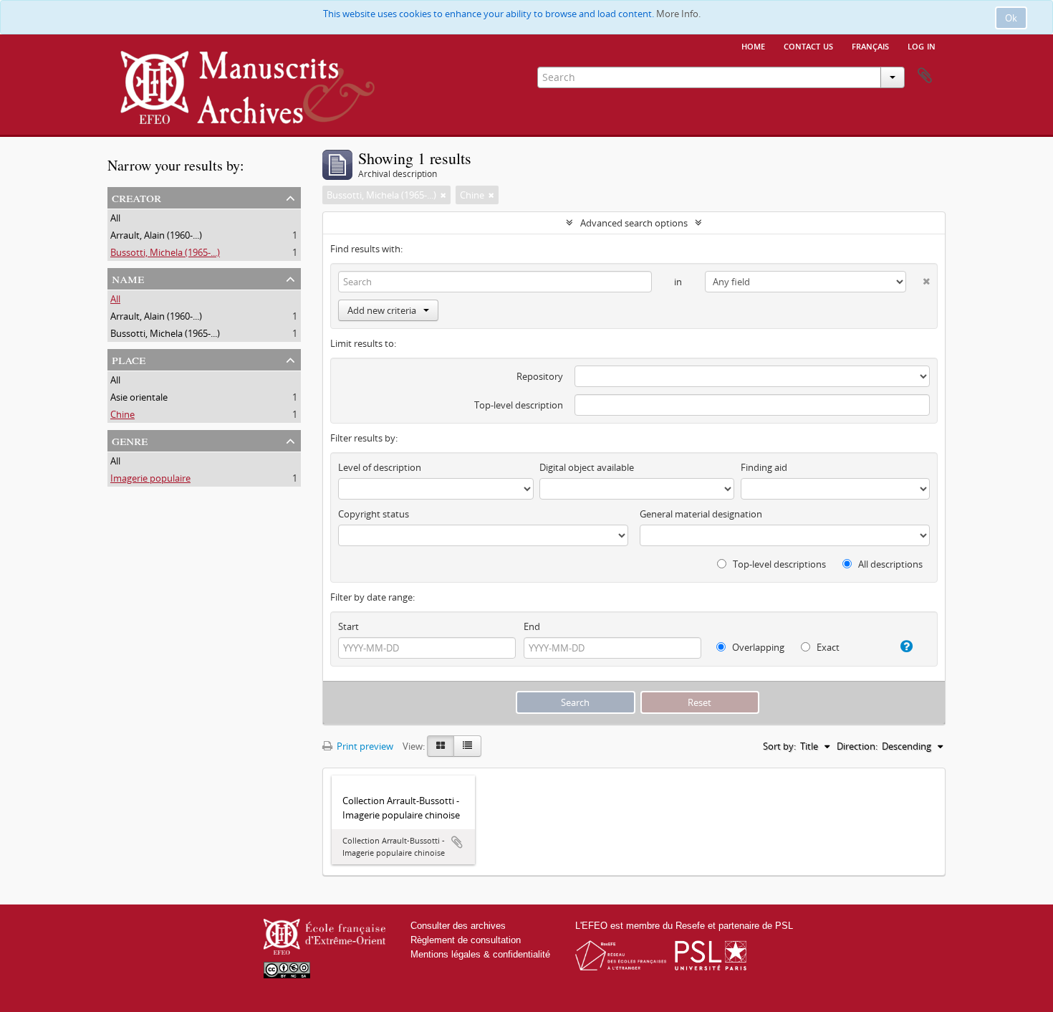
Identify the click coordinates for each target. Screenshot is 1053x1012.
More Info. (678, 13)
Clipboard (925, 76)
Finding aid (764, 467)
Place (128, 358)
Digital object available (586, 467)
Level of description (379, 467)
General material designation (701, 513)
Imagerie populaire (150, 478)
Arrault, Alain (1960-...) (156, 235)
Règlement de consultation (465, 940)
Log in (922, 45)
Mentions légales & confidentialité (480, 954)
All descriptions (889, 564)
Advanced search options (634, 222)
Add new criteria (381, 310)
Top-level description (518, 404)
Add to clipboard (457, 842)
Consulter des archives (458, 925)
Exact (827, 647)
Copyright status (373, 513)
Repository (539, 376)
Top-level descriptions (778, 564)
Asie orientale (139, 397)
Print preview (364, 746)
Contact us (808, 45)
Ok (1011, 17)
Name (128, 277)
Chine (122, 414)
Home (753, 45)
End (532, 626)
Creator (136, 196)
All (115, 217)
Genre (130, 439)
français (870, 45)
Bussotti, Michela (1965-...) (165, 252)
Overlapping (757, 647)
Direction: (857, 746)
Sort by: (779, 746)
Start (348, 626)
